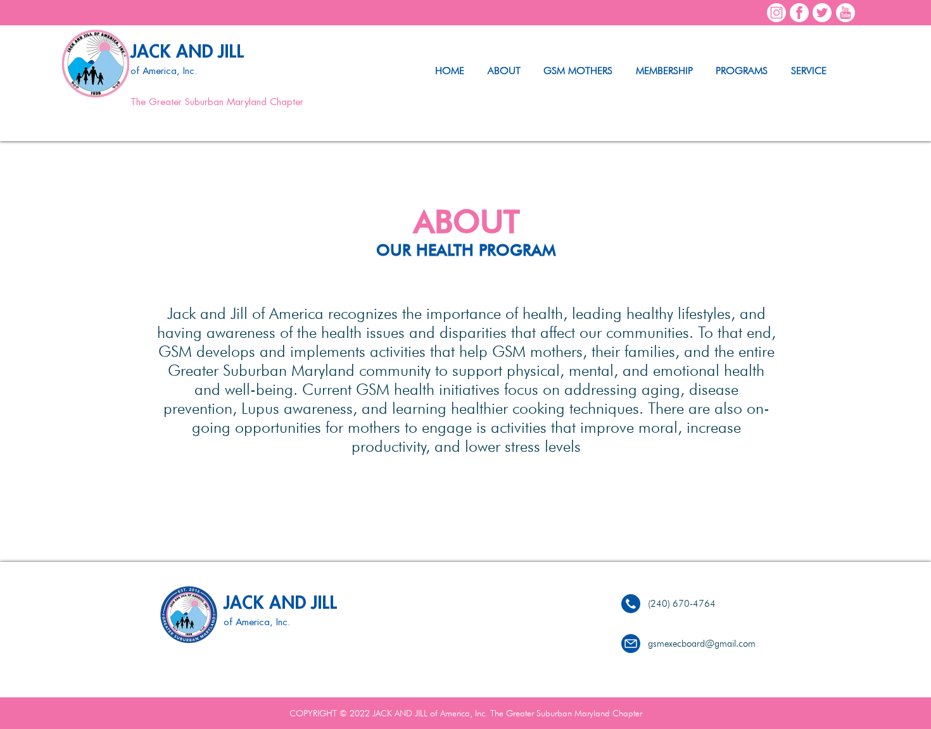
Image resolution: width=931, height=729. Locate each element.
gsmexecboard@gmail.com (702, 643)
